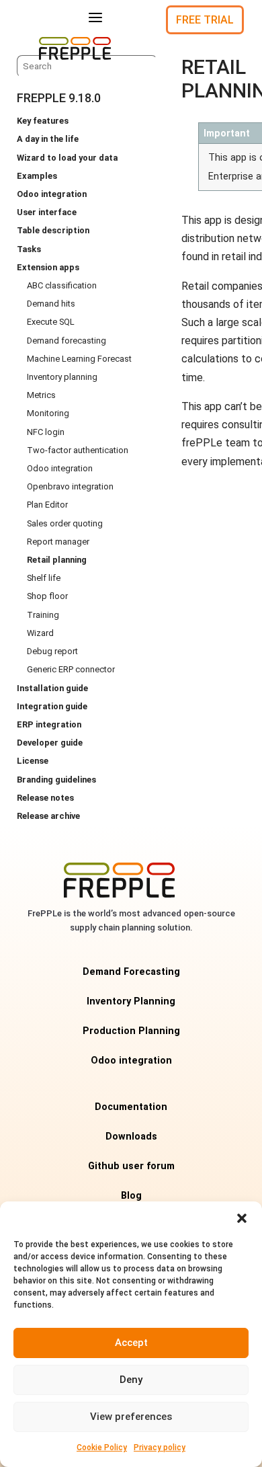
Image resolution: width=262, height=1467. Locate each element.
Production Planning (131, 1031)
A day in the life (48, 139)
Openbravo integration (70, 486)
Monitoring (48, 413)
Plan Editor (47, 505)
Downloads (131, 1136)
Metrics (41, 395)
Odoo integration (52, 194)
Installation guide (52, 688)
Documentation (131, 1107)
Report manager (58, 542)
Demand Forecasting (131, 972)
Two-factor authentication (77, 450)
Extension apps (48, 267)
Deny (131, 1380)
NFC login (45, 432)
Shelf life (43, 578)
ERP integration (49, 724)
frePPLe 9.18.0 (59, 98)
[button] (242, 1218)
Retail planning (57, 560)
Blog (131, 1195)
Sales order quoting (65, 523)
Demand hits (51, 304)
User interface (47, 212)
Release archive (48, 816)
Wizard (40, 633)
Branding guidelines (56, 780)
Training (43, 615)
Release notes (45, 798)
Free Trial (205, 19)
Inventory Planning (131, 1001)
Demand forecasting (66, 340)
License (32, 761)
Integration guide (52, 706)
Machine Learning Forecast (79, 359)
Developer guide (50, 743)
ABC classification (62, 285)
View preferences (131, 1417)
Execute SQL (51, 322)
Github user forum (131, 1166)
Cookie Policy (102, 1447)
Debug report (52, 651)
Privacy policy (159, 1447)
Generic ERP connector (71, 669)
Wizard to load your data (67, 158)
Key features (43, 121)
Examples (37, 176)
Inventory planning (62, 377)
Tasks (29, 249)
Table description (53, 230)
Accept (131, 1343)
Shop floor (47, 596)
